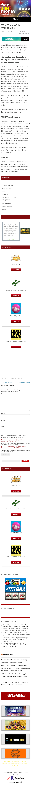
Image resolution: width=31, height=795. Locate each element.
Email (3, 420)
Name (3, 413)
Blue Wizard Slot (7, 382)
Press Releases (17, 765)
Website (3, 427)
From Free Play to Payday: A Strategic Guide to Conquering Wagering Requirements (15, 639)
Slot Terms (23, 761)
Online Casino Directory (17, 763)
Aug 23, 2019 (21, 31)
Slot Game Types (6, 763)
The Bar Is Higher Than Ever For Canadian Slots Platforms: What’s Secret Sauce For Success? (16, 645)
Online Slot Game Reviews (12, 378)
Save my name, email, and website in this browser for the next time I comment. (13, 436)
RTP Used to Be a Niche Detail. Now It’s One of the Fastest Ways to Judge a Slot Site (16, 634)
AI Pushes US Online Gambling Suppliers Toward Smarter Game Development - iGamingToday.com (14, 676)
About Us (11, 765)
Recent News (8, 655)
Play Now (16, 270)
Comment (4, 394)
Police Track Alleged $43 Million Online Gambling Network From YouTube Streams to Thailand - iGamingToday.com (15, 668)
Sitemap (26, 763)
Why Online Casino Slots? (13, 761)
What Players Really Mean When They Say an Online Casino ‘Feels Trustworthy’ (16, 626)
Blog (5, 761)
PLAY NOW (16, 295)
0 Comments (25, 33)
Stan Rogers (12, 31)
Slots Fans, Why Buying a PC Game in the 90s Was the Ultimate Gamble (15, 629)
